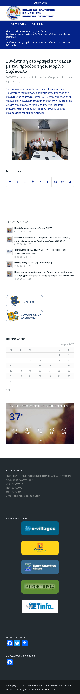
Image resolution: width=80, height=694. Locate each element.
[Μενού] (69, 13)
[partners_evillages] (40, 528)
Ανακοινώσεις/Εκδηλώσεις (48, 77)
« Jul (8, 389)
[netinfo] (40, 606)
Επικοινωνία (40, 2)
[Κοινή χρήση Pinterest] (32, 182)
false (40, 440)
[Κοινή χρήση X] (17, 182)
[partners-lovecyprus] (40, 548)
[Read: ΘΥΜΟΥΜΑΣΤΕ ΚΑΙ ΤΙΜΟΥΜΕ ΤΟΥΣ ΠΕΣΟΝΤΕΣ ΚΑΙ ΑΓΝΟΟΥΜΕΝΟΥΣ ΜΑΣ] (9, 252)
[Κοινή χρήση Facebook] (10, 182)
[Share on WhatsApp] (25, 182)
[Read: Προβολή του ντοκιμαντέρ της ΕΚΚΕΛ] (9, 230)
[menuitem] (69, 13)
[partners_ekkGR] (40, 567)
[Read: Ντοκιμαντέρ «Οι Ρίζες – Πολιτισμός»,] (9, 264)
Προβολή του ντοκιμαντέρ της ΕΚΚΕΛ (33, 228)
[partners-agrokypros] (40, 587)
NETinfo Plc (51, 689)
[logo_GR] (33, 13)
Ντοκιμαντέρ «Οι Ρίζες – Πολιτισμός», (33, 262)
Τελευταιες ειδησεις (25, 23)
